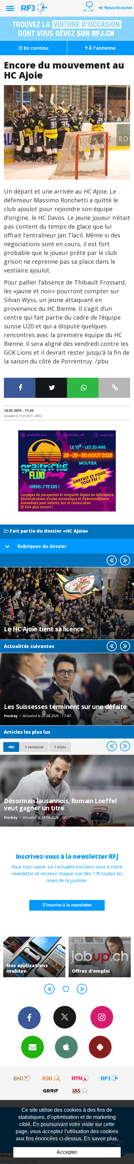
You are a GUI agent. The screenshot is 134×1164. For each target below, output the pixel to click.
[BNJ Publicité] (23, 1078)
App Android (100, 1047)
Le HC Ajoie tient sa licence (44, 629)
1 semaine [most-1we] (34, 746)
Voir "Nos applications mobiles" (34, 957)
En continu (35, 48)
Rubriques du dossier (42, 546)
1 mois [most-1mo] (60, 746)
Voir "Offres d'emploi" (100, 957)
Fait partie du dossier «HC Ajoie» (48, 531)
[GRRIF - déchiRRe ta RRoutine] (52, 1090)
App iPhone (66, 1047)
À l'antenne (101, 48)
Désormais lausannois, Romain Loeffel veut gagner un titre (60, 804)
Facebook (29, 1017)
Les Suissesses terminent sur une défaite (65, 706)
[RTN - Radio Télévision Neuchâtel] (81, 1078)
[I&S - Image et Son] (81, 1090)
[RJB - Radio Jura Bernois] (52, 1078)
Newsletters (32, 1047)
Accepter (67, 1152)
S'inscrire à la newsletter (67, 905)
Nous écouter (118, 7)
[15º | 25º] (88, 0)
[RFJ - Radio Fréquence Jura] (110, 1078)
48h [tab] (11, 746)
